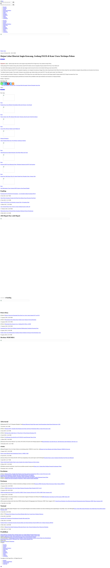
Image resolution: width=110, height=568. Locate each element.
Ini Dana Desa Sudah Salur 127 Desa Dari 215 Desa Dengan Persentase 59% (20, 432)
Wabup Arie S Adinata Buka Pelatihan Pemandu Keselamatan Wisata (47, 466)
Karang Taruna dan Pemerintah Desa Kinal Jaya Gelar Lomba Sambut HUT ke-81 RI (22, 315)
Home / (2, 50)
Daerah (4, 9)
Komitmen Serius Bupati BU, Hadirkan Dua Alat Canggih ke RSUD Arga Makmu (17, 475)
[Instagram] (4, 84)
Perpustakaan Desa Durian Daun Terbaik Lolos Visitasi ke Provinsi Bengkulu (20, 319)
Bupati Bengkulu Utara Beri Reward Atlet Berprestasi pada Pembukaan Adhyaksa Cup (59, 441)
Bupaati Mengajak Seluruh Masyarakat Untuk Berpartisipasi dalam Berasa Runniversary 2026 (41, 424)
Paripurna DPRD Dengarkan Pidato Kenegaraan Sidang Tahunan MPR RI (49, 483)
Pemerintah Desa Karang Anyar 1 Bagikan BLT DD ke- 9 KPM (18, 324)
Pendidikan (5, 15)
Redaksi (4, 560)
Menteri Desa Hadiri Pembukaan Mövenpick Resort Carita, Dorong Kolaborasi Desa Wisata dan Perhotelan (26, 527)
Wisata (4, 16)
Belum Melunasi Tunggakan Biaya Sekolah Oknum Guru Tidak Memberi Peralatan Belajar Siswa (20, 534)
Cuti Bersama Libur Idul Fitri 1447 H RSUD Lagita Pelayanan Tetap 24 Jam (20, 437)
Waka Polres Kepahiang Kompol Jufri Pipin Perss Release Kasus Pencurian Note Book (18, 198)
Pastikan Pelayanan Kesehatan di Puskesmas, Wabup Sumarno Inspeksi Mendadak (21, 478)
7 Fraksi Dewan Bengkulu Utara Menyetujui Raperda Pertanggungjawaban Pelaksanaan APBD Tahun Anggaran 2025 (79, 501)
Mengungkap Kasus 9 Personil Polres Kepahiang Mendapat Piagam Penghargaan (17, 210)
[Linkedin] (6, 84)
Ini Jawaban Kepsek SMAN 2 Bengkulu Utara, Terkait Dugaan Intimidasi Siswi (17, 539)
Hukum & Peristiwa (7, 10)
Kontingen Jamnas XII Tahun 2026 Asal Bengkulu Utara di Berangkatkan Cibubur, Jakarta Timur (20, 535)
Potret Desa (5, 11)
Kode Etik (5, 563)
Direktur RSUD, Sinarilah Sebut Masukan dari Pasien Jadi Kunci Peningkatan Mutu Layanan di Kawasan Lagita (27, 428)
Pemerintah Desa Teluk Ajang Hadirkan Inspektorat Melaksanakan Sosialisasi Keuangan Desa (19, 328)
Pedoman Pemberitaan (7, 561)
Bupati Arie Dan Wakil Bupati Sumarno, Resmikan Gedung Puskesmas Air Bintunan (18, 476)
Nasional (5, 8)
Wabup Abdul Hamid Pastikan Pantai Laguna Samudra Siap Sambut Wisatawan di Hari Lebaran (20, 462)
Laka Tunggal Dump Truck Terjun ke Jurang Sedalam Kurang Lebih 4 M (15, 206)
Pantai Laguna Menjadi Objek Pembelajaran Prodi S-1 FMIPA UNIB (14, 453)
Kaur (5, 50)
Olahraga (5, 17)
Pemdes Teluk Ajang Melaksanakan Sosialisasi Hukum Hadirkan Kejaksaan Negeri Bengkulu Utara (21, 332)
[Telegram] (10, 84)
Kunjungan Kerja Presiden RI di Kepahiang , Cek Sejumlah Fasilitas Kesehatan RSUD (18, 193)
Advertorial (5, 18)
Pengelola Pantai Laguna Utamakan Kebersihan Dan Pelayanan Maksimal (59, 457)
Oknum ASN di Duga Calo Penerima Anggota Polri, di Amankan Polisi (15, 202)
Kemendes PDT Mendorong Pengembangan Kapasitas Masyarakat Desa (15, 518)
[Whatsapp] (2, 84)
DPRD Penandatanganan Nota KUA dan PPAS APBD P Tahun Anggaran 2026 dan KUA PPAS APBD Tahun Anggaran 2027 (26, 492)
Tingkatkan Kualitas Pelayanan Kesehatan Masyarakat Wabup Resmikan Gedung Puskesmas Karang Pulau (26, 477)
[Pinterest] (8, 84)
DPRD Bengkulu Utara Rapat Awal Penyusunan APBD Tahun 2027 (56, 496)
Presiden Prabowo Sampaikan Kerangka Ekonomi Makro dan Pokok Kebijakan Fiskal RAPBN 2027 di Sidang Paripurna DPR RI (27, 522)
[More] (13, 84)
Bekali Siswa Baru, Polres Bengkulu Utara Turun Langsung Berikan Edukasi (20, 536)
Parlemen (5, 13)
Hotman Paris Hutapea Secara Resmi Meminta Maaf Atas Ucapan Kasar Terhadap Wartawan (24, 514)
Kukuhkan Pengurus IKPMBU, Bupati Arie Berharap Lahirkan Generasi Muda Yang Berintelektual (31, 538)
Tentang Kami (6, 562)
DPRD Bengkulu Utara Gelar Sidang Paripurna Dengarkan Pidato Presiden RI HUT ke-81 (23, 488)
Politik (4, 12)
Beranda (4, 7)
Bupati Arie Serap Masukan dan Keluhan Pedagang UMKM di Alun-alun (55, 449)
